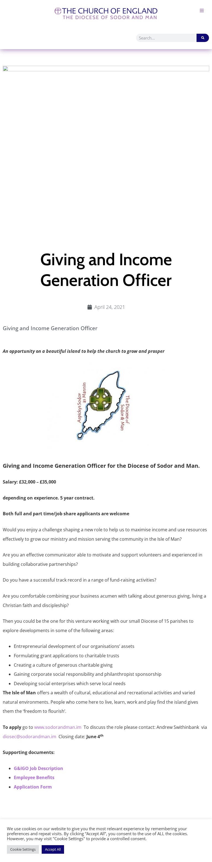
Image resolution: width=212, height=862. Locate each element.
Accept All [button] (53, 849)
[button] (201, 10)
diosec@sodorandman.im (29, 737)
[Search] (203, 38)
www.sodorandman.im (57, 727)
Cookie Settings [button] (23, 849)
